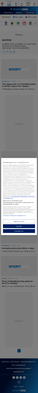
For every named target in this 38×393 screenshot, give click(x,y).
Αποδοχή (19, 226)
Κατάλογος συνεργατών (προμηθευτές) (14, 215)
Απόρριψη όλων (19, 231)
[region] (19, 196)
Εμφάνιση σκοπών (19, 221)
